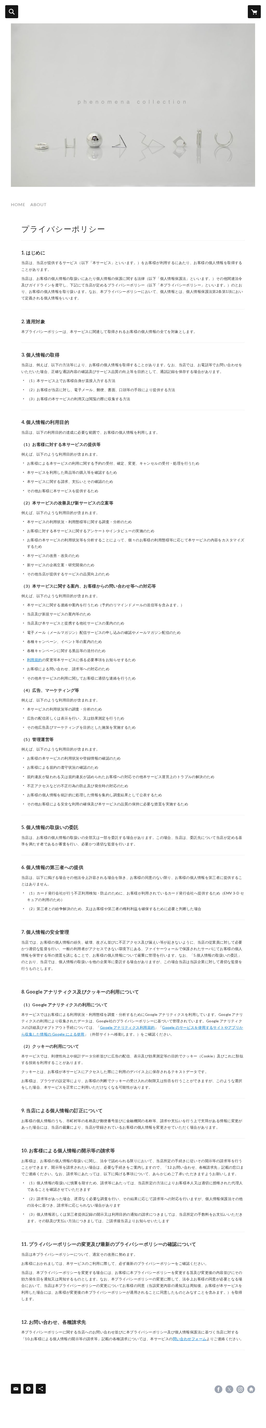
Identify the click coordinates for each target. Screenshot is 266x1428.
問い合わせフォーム (190, 1339)
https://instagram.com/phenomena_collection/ (240, 1389)
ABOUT (38, 204)
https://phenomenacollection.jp (251, 1389)
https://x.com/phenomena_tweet (229, 1389)
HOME (18, 204)
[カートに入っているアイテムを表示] (254, 11)
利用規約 (34, 659)
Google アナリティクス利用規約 (127, 1027)
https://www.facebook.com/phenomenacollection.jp (218, 1389)
